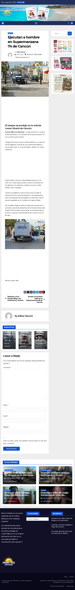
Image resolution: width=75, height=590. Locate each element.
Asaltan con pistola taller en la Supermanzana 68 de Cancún (34, 299)
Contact (71, 576)
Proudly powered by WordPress (10, 580)
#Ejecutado (38, 54)
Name (6, 405)
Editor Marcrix (21, 52)
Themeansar (5, 582)
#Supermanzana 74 (22, 57)
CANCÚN (43, 490)
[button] (68, 23)
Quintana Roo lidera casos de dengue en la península (19, 473)
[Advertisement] (25, 111)
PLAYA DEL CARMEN (46, 470)
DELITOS (10, 33)
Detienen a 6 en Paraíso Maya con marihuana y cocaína (15, 298)
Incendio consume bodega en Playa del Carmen (55, 473)
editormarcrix (40, 345)
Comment (7, 367)
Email (5, 416)
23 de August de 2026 (13, 478)
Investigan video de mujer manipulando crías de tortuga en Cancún (55, 495)
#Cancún (30, 54)
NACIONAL (7, 490)
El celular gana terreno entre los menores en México (17, 495)
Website (6, 427)
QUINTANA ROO (9, 470)
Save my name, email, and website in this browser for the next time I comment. (25, 442)
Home (65, 576)
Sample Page (70, 586)
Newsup (27, 580)
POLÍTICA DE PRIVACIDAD (57, 586)
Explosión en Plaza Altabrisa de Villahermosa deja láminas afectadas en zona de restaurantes (57, 581)
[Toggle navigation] (36, 23)
